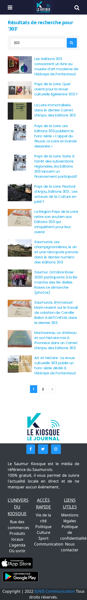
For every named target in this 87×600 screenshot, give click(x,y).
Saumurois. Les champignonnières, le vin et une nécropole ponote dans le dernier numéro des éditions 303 (56, 252)
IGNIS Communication (54, 591)
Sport (43, 538)
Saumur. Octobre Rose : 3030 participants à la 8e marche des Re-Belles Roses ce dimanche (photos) (55, 282)
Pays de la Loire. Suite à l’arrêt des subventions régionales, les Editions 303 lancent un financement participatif (55, 166)
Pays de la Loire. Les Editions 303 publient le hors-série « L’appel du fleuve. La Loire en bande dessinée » (55, 136)
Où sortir (17, 551)
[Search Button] (72, 43)
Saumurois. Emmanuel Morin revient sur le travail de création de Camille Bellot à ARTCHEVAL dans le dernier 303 (56, 312)
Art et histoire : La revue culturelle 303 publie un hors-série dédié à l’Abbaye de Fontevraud (54, 365)
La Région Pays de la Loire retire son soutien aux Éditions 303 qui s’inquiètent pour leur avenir (56, 221)
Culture (43, 532)
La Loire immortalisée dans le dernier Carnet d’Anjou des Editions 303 (55, 110)
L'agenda (17, 545)
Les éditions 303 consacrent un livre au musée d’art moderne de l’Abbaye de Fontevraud (56, 66)
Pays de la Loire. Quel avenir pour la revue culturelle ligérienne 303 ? (56, 89)
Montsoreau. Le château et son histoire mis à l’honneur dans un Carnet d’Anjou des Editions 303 (56, 340)
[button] (30, 449)
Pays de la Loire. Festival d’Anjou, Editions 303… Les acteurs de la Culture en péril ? (55, 194)
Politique (43, 526)
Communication (48, 544)
